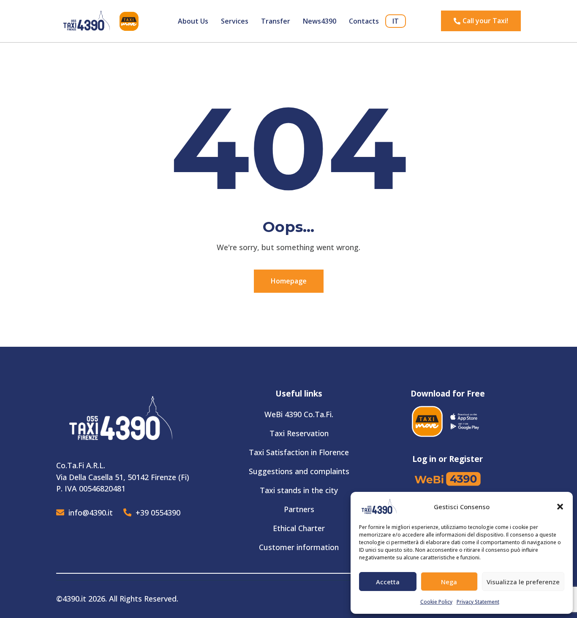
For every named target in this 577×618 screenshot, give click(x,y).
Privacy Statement (478, 601)
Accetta (388, 582)
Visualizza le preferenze (523, 582)
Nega (449, 582)
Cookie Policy (436, 601)
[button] (560, 506)
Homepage (289, 281)
